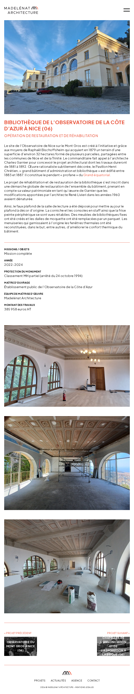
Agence (76, 681)
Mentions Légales (84, 687)
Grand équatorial (96, 175)
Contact (93, 681)
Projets (39, 681)
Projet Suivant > (118, 633)
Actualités (58, 681)
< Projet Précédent (18, 633)
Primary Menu (127, 10)
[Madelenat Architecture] (27, 10)
